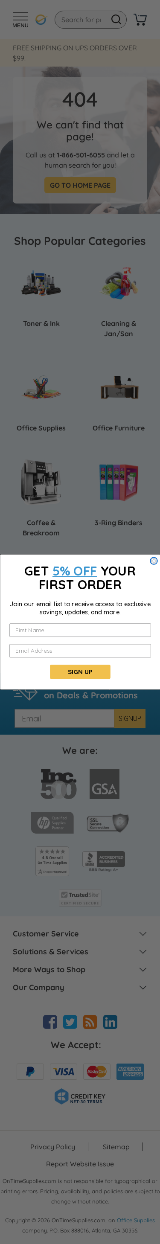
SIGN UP (79, 672)
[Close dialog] (153, 560)
